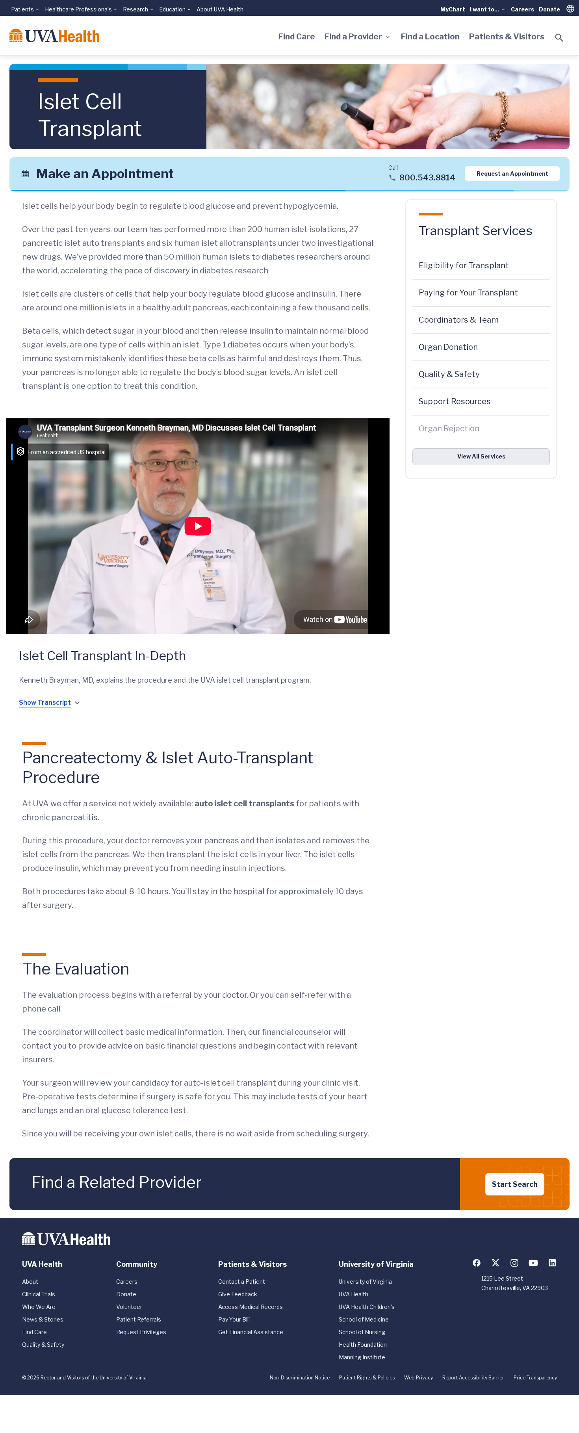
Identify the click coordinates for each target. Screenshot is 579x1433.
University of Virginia (365, 1281)
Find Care (296, 36)
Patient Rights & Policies (367, 1378)
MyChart (452, 9)
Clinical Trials (38, 1294)
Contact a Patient (241, 1281)
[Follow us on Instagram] (514, 1263)
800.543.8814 (427, 177)
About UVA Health (220, 9)
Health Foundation (363, 1344)
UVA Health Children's (367, 1306)
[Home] (54, 35)
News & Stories (42, 1319)
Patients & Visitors (506, 36)
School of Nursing (362, 1332)
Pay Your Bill (234, 1319)
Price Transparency (535, 1378)
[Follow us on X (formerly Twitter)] (495, 1263)
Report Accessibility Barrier (473, 1378)
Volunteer (129, 1306)
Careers (522, 9)
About (30, 1281)
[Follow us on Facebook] (476, 1263)
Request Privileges (141, 1332)
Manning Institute (362, 1357)
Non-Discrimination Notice (300, 1378)
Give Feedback (237, 1294)
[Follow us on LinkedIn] (552, 1263)
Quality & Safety (43, 1344)
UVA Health (353, 1294)
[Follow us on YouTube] (533, 1263)
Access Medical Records (250, 1306)
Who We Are (39, 1306)
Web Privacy (418, 1378)
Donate (549, 9)
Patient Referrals (138, 1319)
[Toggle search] (559, 37)
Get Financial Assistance (250, 1332)
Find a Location (430, 36)
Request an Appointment (512, 173)
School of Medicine (364, 1319)
